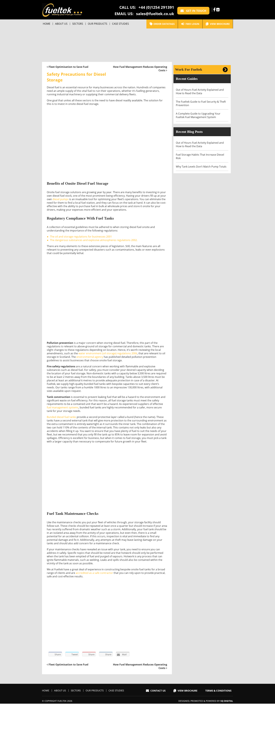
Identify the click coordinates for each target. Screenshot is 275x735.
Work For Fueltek (188, 69)
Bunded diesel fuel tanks (61, 417)
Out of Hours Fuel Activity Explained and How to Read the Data (200, 91)
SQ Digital (226, 700)
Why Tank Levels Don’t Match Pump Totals (201, 166)
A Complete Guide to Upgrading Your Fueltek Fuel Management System (198, 115)
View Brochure (219, 23)
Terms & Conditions (218, 690)
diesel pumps (61, 199)
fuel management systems (62, 407)
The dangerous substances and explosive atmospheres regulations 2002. (94, 240)
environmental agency (89, 357)
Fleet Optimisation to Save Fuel (68, 67)
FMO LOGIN (192, 23)
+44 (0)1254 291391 (156, 7)
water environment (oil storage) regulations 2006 (107, 353)
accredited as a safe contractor (94, 573)
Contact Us (158, 690)
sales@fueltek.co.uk (155, 13)
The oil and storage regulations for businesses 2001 (81, 236)
